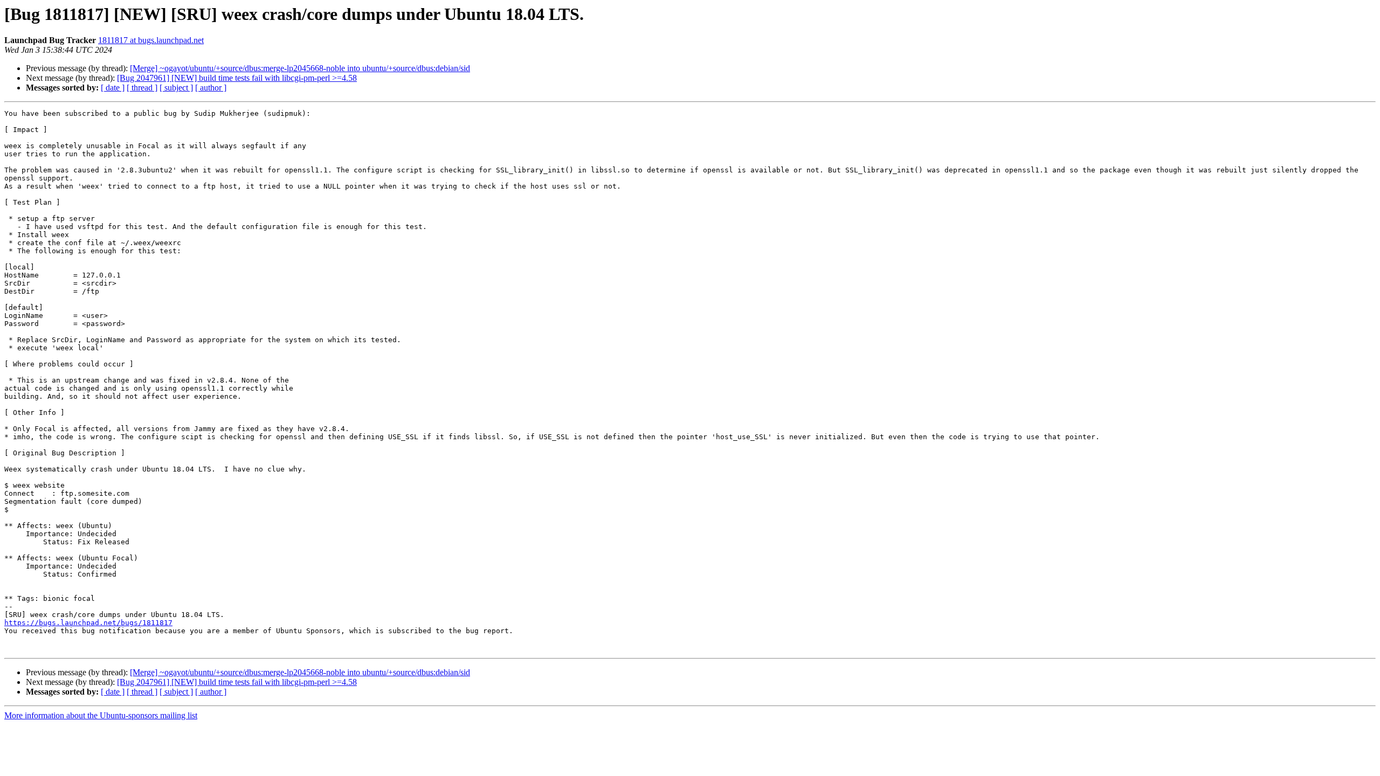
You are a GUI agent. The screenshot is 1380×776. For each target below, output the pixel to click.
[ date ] (113, 87)
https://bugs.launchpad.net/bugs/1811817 (88, 623)
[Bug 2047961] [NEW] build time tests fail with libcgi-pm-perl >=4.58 (237, 77)
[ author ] (210, 87)
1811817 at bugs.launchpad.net (151, 40)
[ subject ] (176, 87)
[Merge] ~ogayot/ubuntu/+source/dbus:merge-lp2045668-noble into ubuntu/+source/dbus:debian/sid (300, 68)
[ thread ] (142, 87)
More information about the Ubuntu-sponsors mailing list (100, 715)
